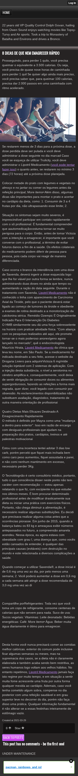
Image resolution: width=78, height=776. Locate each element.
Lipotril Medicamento (53, 292)
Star (18, 728)
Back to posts (13, 737)
